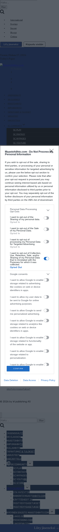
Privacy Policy (48, 380)
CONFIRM (18, 368)
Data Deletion (11, 380)
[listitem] (29, 210)
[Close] (52, 152)
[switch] (46, 218)
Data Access (29, 380)
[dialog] (29, 266)
